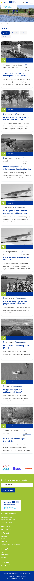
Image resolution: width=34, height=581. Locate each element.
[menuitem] (20, 3)
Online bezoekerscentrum (10, 544)
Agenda (4, 541)
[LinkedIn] (5, 565)
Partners (4, 557)
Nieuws (4, 539)
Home (3, 24)
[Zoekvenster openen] (27, 3)
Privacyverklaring (21, 576)
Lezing (23, 33)
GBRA (3, 552)
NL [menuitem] (20, 2)
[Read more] (17, 64)
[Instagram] (9, 565)
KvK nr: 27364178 (25, 573)
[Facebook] (2, 565)
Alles (6, 33)
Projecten (4, 536)
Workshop (6, 37)
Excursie (14, 33)
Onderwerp (10, 24)
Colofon (11, 576)
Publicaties (5, 555)
